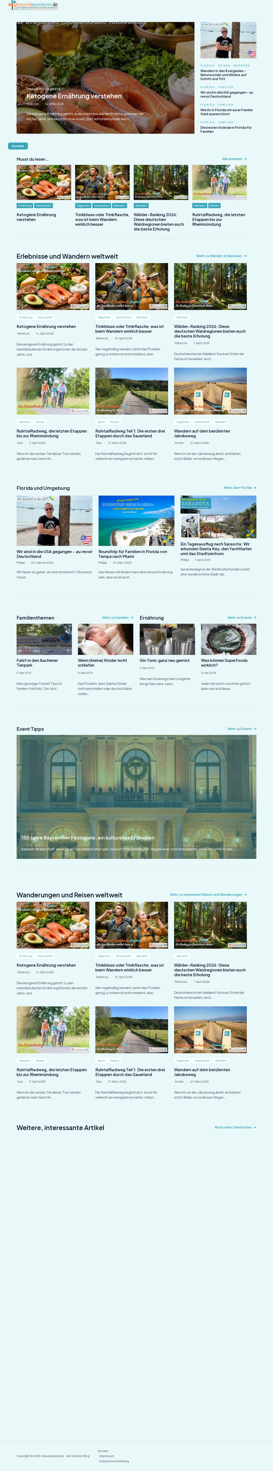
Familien (226, 87)
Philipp (21, 562)
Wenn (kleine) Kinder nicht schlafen (102, 662)
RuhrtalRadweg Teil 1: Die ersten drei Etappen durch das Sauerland (130, 433)
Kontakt (103, 1451)
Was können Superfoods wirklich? (224, 662)
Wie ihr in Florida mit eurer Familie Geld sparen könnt (226, 112)
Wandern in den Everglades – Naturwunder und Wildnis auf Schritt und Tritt (223, 75)
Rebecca (23, 333)
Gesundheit (43, 205)
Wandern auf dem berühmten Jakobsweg (202, 433)
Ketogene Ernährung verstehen (36, 217)
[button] (18, 146)
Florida (207, 65)
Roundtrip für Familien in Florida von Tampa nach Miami (133, 554)
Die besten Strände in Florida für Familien (226, 129)
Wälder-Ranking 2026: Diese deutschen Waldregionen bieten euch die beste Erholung (159, 221)
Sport (101, 422)
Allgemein (83, 205)
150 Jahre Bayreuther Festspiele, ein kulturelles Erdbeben (87, 837)
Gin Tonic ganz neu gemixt (165, 660)
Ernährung (25, 205)
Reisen (224, 65)
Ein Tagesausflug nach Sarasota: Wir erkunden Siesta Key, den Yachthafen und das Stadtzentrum (216, 548)
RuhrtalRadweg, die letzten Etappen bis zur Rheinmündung (218, 219)
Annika (179, 443)
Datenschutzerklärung (114, 1461)
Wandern (242, 65)
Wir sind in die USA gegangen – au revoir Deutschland (226, 94)
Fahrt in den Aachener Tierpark (37, 662)
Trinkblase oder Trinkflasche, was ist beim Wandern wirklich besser (102, 219)
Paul (20, 443)
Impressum (106, 1456)
